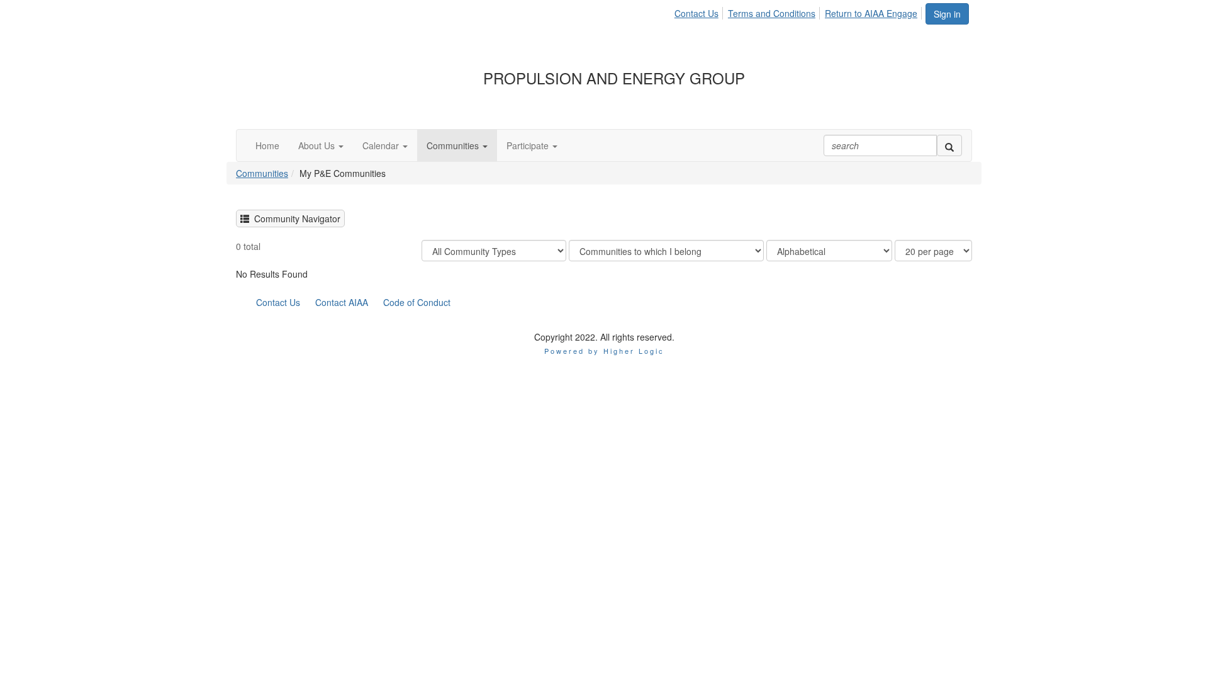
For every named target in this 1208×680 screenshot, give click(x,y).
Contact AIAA (341, 302)
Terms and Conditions (771, 13)
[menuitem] (700, 11)
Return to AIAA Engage (871, 13)
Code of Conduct (416, 302)
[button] (321, 145)
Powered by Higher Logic (604, 351)
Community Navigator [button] (294, 218)
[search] (949, 145)
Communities (262, 173)
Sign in (947, 14)
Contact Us (696, 13)
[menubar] (799, 11)
